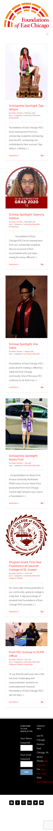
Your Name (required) (26, 740)
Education (36, 115)
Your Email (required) (25, 757)
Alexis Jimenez (17, 113)
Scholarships (14, 118)
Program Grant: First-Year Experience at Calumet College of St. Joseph (25, 565)
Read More (13, 156)
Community (27, 115)
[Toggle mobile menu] (47, 34)
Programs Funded (15, 578)
